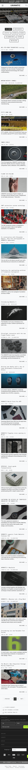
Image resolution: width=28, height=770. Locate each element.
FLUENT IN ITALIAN (7, 174)
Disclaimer (21, 766)
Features (20, 36)
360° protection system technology (13, 205)
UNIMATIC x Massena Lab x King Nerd (13, 599)
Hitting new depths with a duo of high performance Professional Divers (12, 368)
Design (15, 33)
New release (14, 40)
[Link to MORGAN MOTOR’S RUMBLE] (14, 91)
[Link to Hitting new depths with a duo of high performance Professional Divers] (14, 381)
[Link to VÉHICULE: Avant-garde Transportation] (14, 479)
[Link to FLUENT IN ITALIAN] (14, 185)
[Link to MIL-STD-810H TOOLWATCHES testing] (14, 58)
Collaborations (10, 36)
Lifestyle (6, 33)
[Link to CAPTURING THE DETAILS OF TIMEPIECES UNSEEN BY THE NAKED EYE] (14, 512)
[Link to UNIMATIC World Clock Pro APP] (14, 412)
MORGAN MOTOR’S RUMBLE (8, 80)
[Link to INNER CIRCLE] (14, 153)
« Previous (7, 698)
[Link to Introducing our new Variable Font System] (14, 643)
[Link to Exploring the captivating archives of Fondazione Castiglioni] (14, 283)
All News (8, 29)
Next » (22, 698)
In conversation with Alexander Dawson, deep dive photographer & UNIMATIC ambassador (12, 239)
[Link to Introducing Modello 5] (14, 313)
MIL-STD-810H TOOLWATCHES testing (12, 47)
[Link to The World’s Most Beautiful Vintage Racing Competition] (14, 676)
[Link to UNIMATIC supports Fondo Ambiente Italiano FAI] (14, 547)
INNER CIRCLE (5, 142)
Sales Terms (8, 766)
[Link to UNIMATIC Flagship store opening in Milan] (14, 445)
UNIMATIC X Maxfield (8, 567)
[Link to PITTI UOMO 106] (14, 123)
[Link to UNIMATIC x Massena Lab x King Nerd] (14, 610)
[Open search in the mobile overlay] (26, 5)
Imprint (15, 766)
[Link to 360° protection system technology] (14, 216)
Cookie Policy (9, 767)
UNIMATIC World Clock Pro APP (11, 401)
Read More (22, 75)
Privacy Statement (20, 767)
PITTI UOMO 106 (6, 112)
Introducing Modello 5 (8, 302)
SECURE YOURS (19, 1)
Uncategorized (18, 29)
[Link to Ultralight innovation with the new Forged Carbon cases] (14, 346)
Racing (22, 33)
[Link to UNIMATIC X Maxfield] (14, 578)
